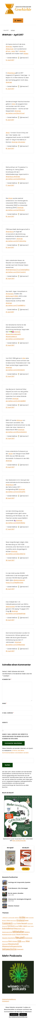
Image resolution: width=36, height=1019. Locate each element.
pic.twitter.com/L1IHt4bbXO (15, 370)
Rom (10, 941)
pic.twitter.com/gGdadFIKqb (15, 614)
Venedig (23, 941)
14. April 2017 (10, 60)
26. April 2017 (10, 498)
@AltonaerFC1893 (12, 296)
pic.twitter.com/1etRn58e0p (15, 523)
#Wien (26, 54)
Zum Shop (10, 869)
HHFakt (13, 30)
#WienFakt (9, 49)
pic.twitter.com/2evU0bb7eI (15, 554)
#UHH (10, 198)
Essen (26, 920)
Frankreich (7, 923)
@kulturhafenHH (19, 580)
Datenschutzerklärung (9, 999)
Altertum (17, 917)
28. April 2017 (10, 560)
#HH (13, 104)
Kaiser (28, 926)
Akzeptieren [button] (14, 1014)
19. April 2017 (10, 247)
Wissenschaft (13, 944)
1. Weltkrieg (4, 917)
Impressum (5, 1001)
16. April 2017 (10, 148)
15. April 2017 (10, 120)
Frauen (14, 923)
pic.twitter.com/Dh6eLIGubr (15, 645)
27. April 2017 (10, 529)
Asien (27, 917)
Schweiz (14, 941)
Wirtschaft (5, 944)
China (8, 920)
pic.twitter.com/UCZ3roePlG (15, 492)
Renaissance (5, 941)
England (20, 920)
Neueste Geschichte (8, 938)
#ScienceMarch (11, 337)
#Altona (19, 420)
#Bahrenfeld (10, 607)
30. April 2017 (10, 651)
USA (19, 941)
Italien (20, 926)
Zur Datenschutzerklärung (18, 1017)
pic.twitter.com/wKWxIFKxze (15, 179)
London (23, 928)
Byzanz (4, 920)
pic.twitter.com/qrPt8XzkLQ (15, 210)
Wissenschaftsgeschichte (12, 946)
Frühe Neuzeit (22, 923)
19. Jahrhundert (11, 917)
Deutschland (13, 920)
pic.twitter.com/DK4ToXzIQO (16, 272)
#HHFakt (9, 47)
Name (4, 703)
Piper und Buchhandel (19, 840)
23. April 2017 (10, 376)
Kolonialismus (7, 928)
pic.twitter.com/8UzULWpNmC (16, 432)
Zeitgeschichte (9, 949)
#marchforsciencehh (13, 334)
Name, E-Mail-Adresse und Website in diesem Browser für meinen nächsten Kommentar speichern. (15, 736)
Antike (22, 917)
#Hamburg (11, 73)
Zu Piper (25, 869)
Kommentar (6, 679)
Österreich (20, 949)
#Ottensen (10, 294)
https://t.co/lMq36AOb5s (14, 583)
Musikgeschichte (6, 934)
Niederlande (28, 938)
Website (5, 722)
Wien (28, 941)
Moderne (27, 932)
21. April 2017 (10, 312)
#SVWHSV (21, 142)
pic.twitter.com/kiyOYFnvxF (15, 113)
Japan (25, 926)
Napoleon (14, 934)
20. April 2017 (10, 279)
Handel (16, 926)
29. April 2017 (10, 620)
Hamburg (11, 926)
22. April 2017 (10, 345)
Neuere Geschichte (22, 934)
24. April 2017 (10, 438)
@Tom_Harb (10, 51)
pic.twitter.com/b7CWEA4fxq (16, 241)
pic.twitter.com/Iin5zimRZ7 (15, 339)
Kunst (19, 928)
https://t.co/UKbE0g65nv (20, 270)
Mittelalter (18, 931)
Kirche (32, 926)
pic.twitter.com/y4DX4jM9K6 (16, 401)
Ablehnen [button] (23, 1014)
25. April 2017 (10, 467)
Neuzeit (20, 937)
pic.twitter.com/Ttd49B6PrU (15, 305)
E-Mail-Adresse (8, 713)
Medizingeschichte (7, 932)
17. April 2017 (10, 185)
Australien (31, 917)
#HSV (8, 133)
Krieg (16, 928)
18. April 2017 (10, 216)
